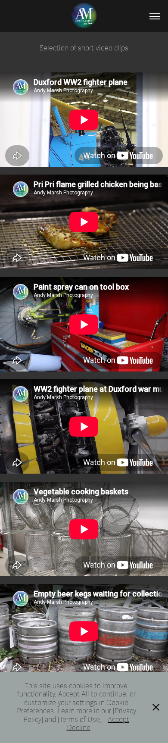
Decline (78, 728)
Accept (118, 719)
